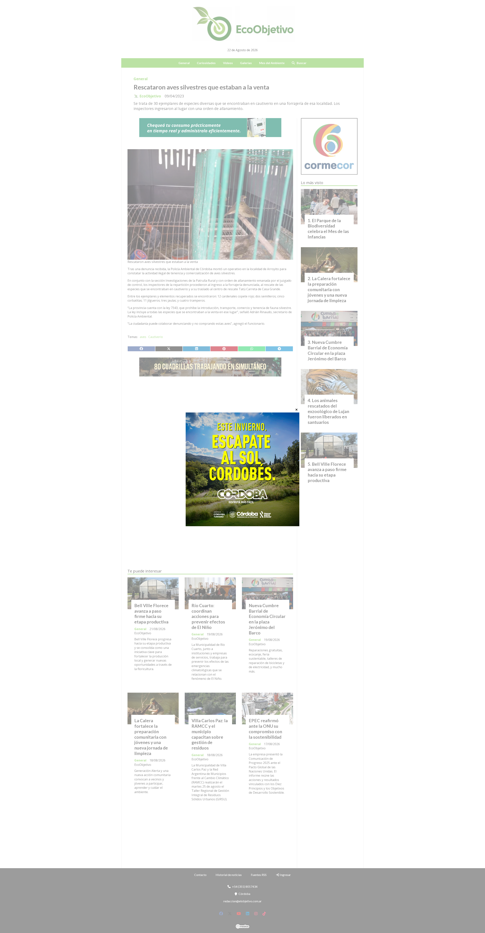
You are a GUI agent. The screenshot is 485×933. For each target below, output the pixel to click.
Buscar (302, 63)
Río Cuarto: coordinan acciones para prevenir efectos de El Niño (208, 616)
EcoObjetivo (150, 96)
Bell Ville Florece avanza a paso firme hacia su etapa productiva (151, 613)
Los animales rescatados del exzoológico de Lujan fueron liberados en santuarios (328, 411)
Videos (228, 63)
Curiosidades (206, 63)
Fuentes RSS (259, 875)
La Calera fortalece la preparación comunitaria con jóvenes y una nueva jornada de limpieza (151, 737)
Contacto (200, 875)
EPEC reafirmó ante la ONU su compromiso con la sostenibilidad (265, 728)
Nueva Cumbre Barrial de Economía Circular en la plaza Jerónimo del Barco (267, 619)
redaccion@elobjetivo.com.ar (242, 901)
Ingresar (285, 875)
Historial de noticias (229, 875)
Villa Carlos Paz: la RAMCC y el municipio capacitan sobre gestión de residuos (210, 734)
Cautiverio (155, 337)
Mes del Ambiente (272, 63)
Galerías (246, 63)
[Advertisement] (210, 415)
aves (143, 337)
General (184, 63)
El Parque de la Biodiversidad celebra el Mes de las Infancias (328, 228)
